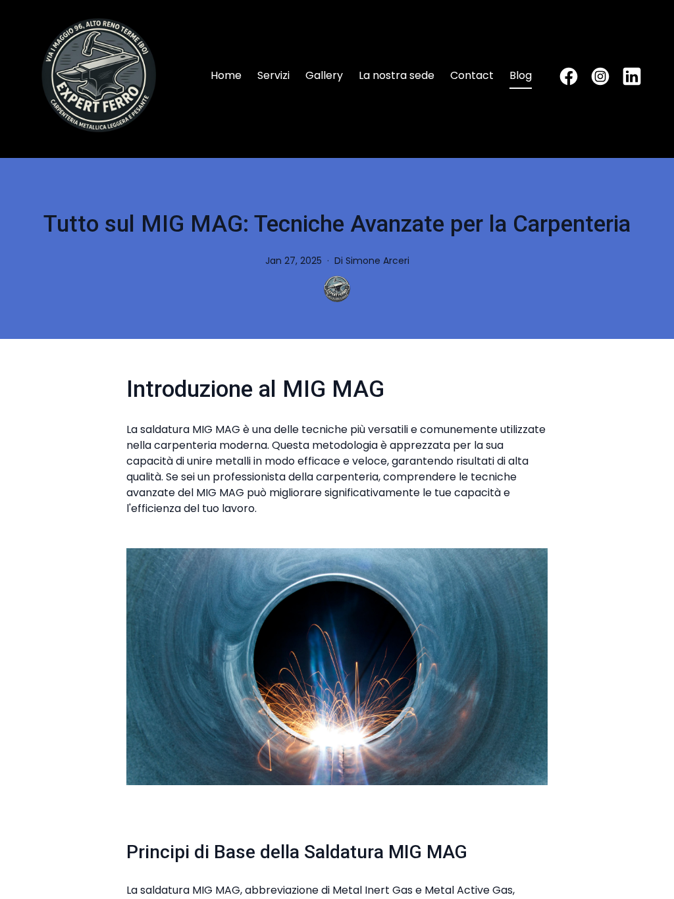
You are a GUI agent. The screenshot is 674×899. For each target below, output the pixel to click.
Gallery (324, 75)
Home (226, 75)
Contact (472, 75)
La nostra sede (396, 75)
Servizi (273, 75)
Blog (520, 75)
